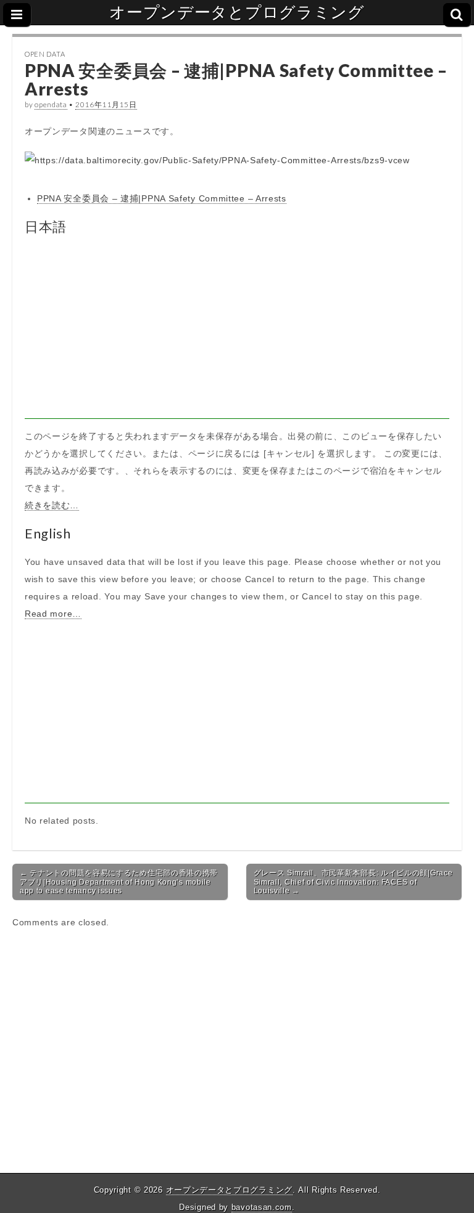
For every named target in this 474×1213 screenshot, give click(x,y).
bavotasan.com (261, 1207)
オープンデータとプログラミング (237, 12)
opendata (51, 104)
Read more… (53, 614)
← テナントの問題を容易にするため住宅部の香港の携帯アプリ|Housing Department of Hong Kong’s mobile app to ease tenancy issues (119, 882)
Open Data (45, 54)
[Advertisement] (237, 332)
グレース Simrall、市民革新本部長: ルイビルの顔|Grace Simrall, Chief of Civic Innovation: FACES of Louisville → (353, 882)
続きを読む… (52, 505)
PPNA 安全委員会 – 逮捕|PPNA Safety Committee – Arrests (161, 198)
